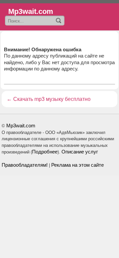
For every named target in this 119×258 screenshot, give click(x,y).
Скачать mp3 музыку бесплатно (52, 99)
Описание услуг (79, 151)
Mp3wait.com (20, 125)
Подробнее (45, 151)
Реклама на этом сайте (77, 165)
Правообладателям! (25, 165)
